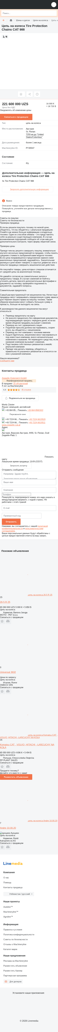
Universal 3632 (8, 672)
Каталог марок (10, 949)
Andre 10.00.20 (8, 828)
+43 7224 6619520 (36, 419)
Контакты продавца (12, 887)
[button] (54, 4)
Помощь (7, 882)
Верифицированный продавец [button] (19, 381)
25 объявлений (20, 383)
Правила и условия (12, 929)
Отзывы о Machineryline (14, 944)
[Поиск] (54, 13)
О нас (6, 877)
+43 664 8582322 (35, 410)
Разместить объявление (16, 777)
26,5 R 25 (5, 602)
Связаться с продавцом (16, 117)
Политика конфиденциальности (18, 934)
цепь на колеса (33, 123)
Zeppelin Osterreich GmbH (14, 378)
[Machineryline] (11, 20)
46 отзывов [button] (26, 390)
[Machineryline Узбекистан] (19, 4)
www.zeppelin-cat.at (11, 425)
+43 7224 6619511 (36, 422)
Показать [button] (22, 410)
